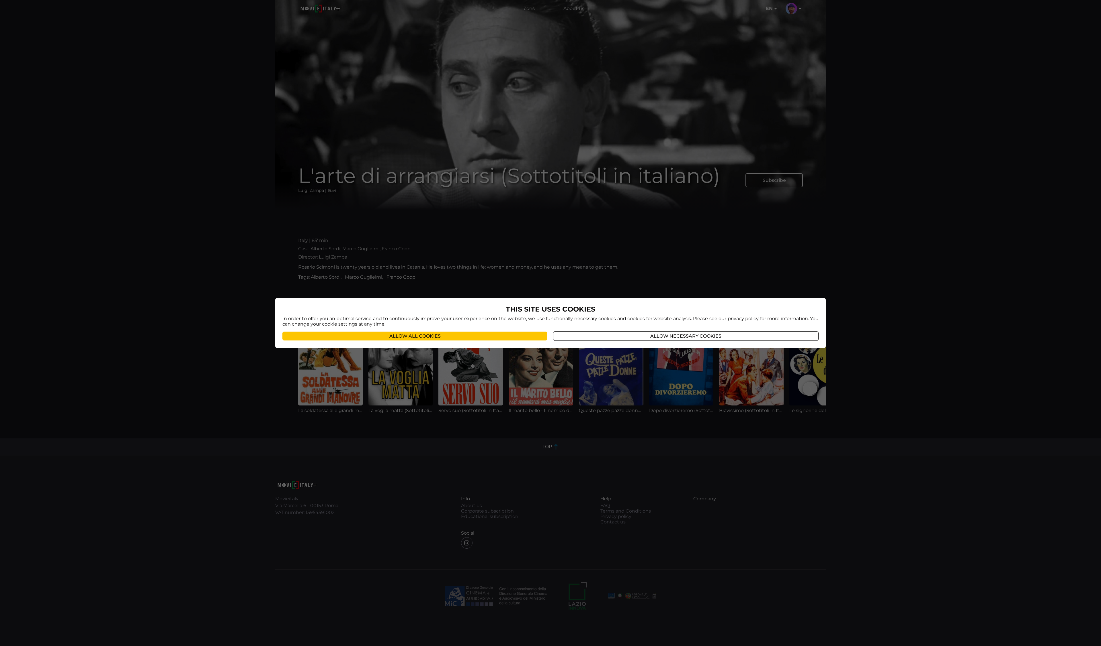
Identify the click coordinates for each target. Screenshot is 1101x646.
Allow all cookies (415, 336)
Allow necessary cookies (685, 336)
